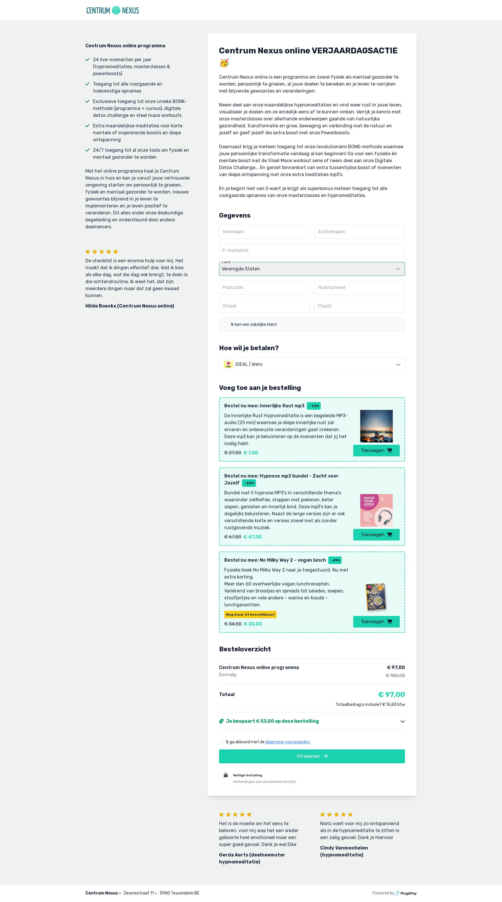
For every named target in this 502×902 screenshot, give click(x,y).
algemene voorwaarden (288, 742)
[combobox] (312, 364)
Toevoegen (373, 450)
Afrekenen (309, 756)
